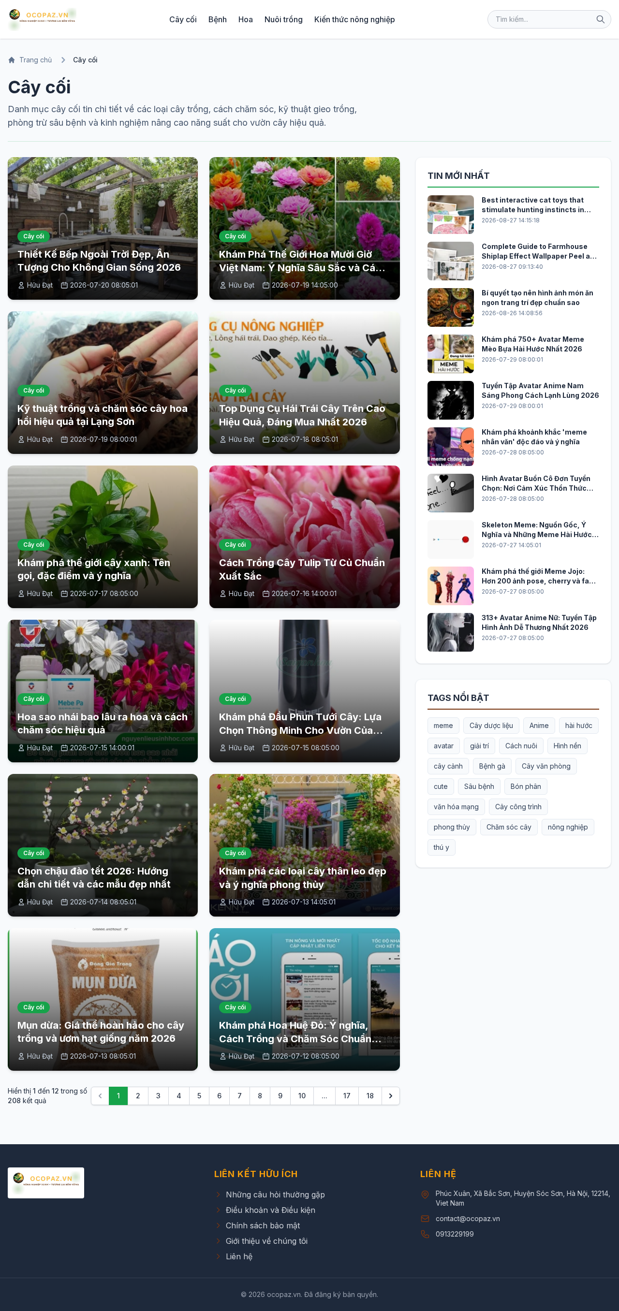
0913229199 (455, 1234)
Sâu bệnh (479, 786)
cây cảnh (448, 766)
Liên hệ (239, 1256)
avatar (444, 746)
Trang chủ (35, 60)
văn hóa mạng (456, 806)
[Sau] (391, 1096)
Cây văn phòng (546, 766)
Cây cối (183, 19)
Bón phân (526, 786)
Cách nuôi (521, 746)
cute (441, 786)
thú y (441, 847)
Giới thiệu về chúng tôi (267, 1241)
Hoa (245, 19)
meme (443, 725)
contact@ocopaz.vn (468, 1218)
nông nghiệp (568, 827)
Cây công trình (518, 806)
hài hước (578, 725)
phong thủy (452, 827)
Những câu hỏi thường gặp (275, 1194)
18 (370, 1096)
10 (302, 1096)
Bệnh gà (492, 766)
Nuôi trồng (284, 19)
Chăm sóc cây (508, 827)
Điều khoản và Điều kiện (270, 1210)
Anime (539, 725)
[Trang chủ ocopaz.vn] (42, 19)
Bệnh (217, 19)
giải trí (479, 746)
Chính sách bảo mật (263, 1225)
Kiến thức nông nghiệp (354, 19)
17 (347, 1096)
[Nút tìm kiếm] (600, 19)
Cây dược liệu (491, 725)
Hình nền (567, 746)
